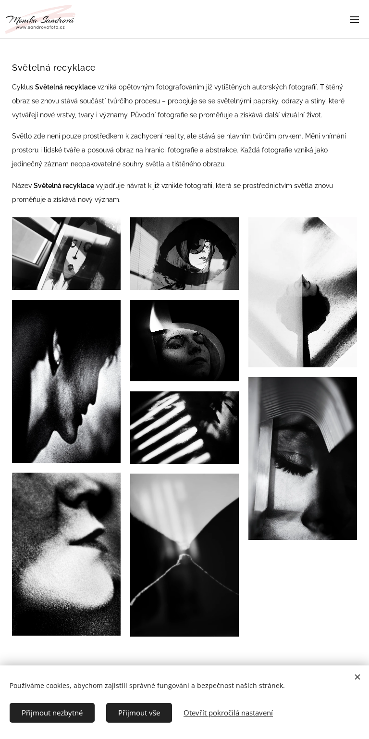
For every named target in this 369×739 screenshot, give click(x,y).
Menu (354, 19)
